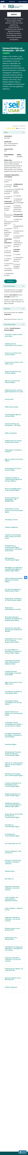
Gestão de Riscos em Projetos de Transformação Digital (13, 713)
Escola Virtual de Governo (16, 6)
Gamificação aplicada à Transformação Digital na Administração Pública (13, 804)
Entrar (16, 296)
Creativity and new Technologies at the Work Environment (13, 673)
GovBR (3, 1)
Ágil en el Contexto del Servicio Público (12, 381)
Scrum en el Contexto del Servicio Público (13, 353)
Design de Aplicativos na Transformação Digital (13, 794)
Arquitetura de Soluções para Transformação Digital (14, 774)
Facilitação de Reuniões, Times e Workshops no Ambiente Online (12, 662)
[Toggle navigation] (4, 6)
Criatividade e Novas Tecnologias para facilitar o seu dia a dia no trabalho (14, 724)
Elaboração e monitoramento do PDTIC (13, 608)
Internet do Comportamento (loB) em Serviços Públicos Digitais (14, 764)
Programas (7, 308)
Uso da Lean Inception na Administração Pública (13, 590)
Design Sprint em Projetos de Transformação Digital (13, 599)
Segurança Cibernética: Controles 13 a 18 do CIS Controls (13, 959)
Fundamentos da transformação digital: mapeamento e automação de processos (13, 548)
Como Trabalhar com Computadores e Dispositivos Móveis (11, 899)
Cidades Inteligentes (11, 527)
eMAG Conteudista (11, 433)
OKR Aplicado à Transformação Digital (12, 559)
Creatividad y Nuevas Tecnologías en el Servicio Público (13, 702)
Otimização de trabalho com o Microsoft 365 (14, 969)
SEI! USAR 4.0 (9, 879)
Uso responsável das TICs (13, 843)
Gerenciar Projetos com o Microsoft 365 (13, 978)
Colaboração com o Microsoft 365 (11, 938)
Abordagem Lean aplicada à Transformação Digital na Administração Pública (13, 569)
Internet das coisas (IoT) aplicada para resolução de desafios (13, 629)
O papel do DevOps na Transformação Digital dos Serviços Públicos (13, 479)
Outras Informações (9, 286)
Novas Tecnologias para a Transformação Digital (13, 489)
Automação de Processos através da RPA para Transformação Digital (13, 753)
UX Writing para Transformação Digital (12, 835)
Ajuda (23, 1151)
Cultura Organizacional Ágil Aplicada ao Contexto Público (13, 580)
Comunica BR (12, 1)
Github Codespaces (11, 987)
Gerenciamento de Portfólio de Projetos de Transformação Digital (14, 815)
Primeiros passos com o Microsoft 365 (12, 929)
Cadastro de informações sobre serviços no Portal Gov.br (13, 536)
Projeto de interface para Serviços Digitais (13, 372)
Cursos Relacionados (9, 324)
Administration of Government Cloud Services (14, 344)
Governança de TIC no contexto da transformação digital (14, 510)
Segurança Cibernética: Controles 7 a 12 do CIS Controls (12, 919)
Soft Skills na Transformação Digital (12, 825)
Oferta (6, 132)
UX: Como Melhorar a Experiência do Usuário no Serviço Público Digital (13, 651)
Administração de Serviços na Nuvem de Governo (13, 441)
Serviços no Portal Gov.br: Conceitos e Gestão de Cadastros (13, 862)
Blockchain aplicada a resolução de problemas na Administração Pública (13, 618)
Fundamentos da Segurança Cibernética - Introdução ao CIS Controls (14, 948)
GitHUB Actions (10, 871)
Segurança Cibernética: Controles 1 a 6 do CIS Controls (12, 888)
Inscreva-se (10, 281)
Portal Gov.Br (9, 399)
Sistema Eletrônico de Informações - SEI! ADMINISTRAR (12, 499)
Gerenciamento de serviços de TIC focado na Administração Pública (13, 640)
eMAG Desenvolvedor (11, 407)
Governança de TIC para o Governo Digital (13, 469)
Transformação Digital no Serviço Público (13, 415)
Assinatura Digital (10, 744)
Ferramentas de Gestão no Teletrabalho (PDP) (13, 692)
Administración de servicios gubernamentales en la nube (14, 390)
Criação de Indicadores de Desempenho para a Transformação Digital (13, 784)
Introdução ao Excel (11, 519)
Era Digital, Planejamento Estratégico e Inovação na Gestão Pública (13, 735)
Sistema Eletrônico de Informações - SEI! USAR (12, 424)
